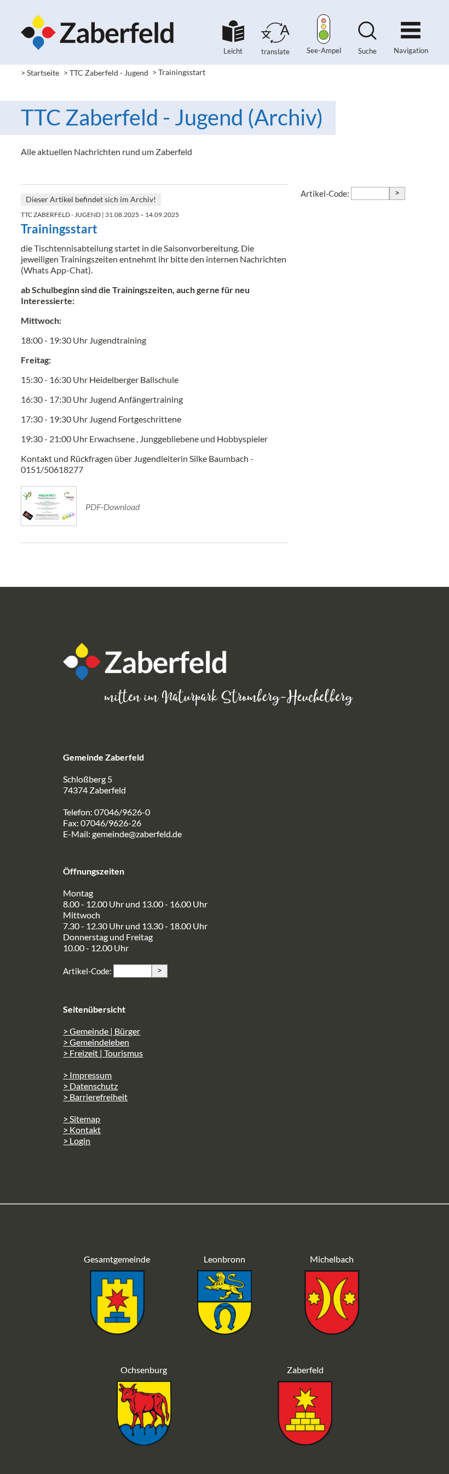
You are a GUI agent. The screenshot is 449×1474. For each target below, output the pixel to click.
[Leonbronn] (224, 1331)
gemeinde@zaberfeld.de (137, 834)
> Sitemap (81, 1118)
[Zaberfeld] (305, 1442)
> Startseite (40, 72)
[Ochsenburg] (144, 1442)
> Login (76, 1140)
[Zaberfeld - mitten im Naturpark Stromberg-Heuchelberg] (150, 677)
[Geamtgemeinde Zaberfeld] (117, 1331)
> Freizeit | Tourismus (103, 1053)
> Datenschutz (90, 1086)
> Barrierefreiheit (95, 1097)
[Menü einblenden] (411, 25)
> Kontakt (82, 1129)
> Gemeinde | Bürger (101, 1031)
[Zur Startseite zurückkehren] (97, 14)
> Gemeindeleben (96, 1042)
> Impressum (87, 1075)
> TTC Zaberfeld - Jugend (106, 72)
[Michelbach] (332, 1331)
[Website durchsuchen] (367, 36)
